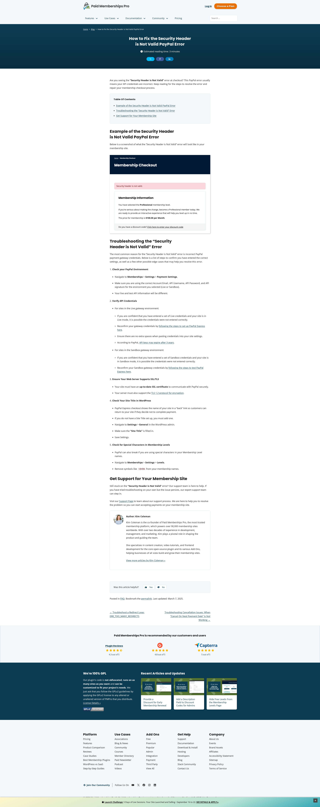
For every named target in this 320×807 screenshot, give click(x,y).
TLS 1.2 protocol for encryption (167, 392)
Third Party (152, 764)
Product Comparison (94, 747)
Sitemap (213, 759)
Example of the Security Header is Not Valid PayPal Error (145, 105)
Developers (184, 755)
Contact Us (183, 768)
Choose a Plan (225, 6)
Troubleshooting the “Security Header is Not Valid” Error (145, 110)
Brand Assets (216, 747)
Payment (150, 759)
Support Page (126, 501)
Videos (118, 768)
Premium (151, 743)
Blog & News (121, 743)
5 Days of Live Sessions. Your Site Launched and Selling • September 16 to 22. (161, 802)
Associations (121, 738)
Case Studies (89, 755)
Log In (208, 6)
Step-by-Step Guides (93, 768)
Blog (93, 29)
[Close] (315, 801)
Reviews (87, 751)
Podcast (119, 764)
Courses (119, 751)
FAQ (122, 598)
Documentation (134, 18)
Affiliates (213, 751)
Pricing (178, 18)
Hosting (182, 751)
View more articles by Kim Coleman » (145, 560)
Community (158, 18)
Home (85, 29)
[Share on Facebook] (160, 59)
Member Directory (124, 755)
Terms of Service (218, 768)
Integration (152, 755)
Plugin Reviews (114, 645)
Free (148, 738)
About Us (214, 738)
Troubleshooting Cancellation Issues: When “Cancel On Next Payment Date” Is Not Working (187, 616)
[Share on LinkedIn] (170, 59)
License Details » (92, 702)
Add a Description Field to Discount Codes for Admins (185, 702)
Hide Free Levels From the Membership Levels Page (220, 702)
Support (182, 738)
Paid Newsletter (123, 759)
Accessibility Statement (221, 755)
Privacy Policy (216, 764)
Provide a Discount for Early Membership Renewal (155, 702)
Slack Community (187, 764)
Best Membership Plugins (96, 759)
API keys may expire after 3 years (156, 342)
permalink (146, 598)
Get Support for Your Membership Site (136, 115)
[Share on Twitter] (150, 59)
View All (150, 768)
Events (212, 743)
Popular (150, 747)
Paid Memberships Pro (120, 4)
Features (89, 18)
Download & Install (188, 747)
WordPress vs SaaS (93, 764)
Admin (149, 751)
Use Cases (109, 18)
